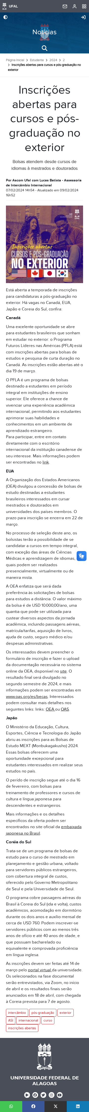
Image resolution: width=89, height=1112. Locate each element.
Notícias (44, 32)
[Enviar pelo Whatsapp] (11, 1106)
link (46, 462)
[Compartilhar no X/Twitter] (55, 1106)
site (63, 671)
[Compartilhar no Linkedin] (78, 1106)
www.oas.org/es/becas (27, 696)
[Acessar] (83, 17)
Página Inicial (15, 60)
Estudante (37, 60)
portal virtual (40, 970)
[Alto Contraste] (5, 17)
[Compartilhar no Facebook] (33, 1106)
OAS (65, 709)
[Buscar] (44, 48)
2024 (53, 60)
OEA (50, 709)
